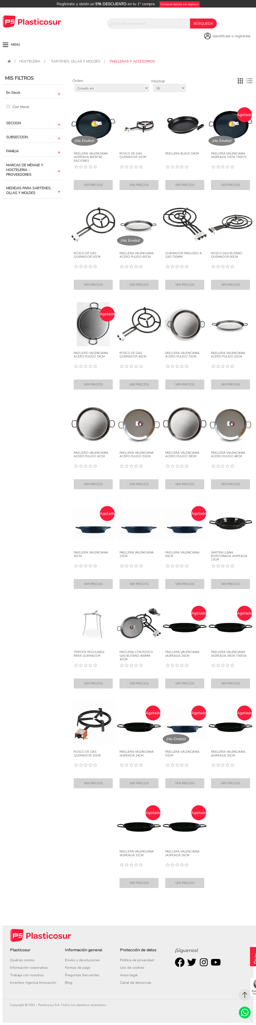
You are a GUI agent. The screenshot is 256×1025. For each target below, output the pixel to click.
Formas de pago (77, 967)
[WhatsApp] (244, 1012)
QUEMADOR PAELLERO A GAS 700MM (183, 255)
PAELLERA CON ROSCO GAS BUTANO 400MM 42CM (136, 655)
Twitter (191, 962)
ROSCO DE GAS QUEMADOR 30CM (87, 753)
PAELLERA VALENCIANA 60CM (182, 554)
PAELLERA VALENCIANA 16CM (137, 554)
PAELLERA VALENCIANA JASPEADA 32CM (137, 853)
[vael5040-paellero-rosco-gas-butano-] (139, 624)
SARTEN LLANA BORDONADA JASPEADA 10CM (229, 556)
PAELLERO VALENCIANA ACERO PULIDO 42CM (91, 454)
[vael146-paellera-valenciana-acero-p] (230, 424)
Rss (203, 962)
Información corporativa (29, 967)
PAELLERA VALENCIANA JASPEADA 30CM (228, 753)
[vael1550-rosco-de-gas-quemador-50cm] (93, 224)
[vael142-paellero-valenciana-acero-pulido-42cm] (93, 424)
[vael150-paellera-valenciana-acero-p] (139, 424)
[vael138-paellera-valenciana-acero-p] (185, 424)
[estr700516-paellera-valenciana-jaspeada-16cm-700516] (139, 524)
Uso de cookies (132, 967)
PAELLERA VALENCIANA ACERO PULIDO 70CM (182, 354)
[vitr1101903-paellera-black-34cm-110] (185, 125)
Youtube (215, 962)
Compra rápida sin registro (179, 4)
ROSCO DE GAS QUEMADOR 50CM (87, 255)
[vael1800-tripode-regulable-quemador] (93, 624)
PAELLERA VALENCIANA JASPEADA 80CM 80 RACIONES (91, 157)
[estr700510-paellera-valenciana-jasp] (230, 524)
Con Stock (20, 106)
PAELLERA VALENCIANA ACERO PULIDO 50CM (137, 454)
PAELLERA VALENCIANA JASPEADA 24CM (137, 753)
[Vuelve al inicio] (9, 61)
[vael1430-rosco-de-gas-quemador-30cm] (93, 723)
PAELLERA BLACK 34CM (182, 153)
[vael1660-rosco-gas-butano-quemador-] (230, 224)
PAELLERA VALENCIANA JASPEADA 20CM (182, 654)
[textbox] (148, 23)
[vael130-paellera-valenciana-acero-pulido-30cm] (230, 324)
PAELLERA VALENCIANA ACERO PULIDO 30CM (228, 354)
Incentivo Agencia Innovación (33, 982)
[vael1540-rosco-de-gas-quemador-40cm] (139, 324)
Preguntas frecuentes (82, 975)
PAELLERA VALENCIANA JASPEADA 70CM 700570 (228, 155)
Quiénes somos (22, 960)
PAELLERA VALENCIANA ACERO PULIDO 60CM (137, 255)
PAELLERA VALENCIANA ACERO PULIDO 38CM (182, 454)
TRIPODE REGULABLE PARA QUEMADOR (89, 654)
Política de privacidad (137, 960)
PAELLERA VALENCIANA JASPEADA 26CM (182, 853)
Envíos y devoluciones (82, 960)
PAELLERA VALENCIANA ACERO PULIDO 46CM (228, 454)
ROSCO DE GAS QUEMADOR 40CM (133, 354)
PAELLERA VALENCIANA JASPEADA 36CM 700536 (228, 654)
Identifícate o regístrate (231, 36)
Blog (68, 982)
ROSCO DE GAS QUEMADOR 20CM (133, 155)
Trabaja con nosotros (27, 975)
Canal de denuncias (136, 982)
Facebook (179, 962)
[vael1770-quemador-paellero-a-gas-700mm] (185, 224)
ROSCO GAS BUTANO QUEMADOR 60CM (226, 255)
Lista (249, 81)
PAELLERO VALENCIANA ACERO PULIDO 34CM (91, 354)
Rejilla (240, 81)
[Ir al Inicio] (244, 995)
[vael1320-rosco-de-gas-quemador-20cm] (139, 125)
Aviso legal (129, 975)
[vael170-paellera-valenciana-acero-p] (185, 324)
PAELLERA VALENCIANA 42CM (91, 554)
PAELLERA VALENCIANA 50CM (182, 753)
